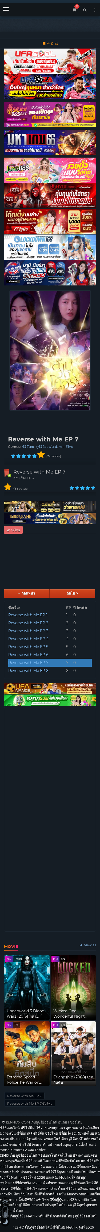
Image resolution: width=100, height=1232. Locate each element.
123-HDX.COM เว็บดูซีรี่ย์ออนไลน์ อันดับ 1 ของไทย (44, 1122)
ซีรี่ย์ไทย (28, 447)
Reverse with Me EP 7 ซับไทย (29, 1103)
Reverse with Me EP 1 (27, 615)
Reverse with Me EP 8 (28, 670)
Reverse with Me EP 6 (28, 654)
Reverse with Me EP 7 (39, 472)
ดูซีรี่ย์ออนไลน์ (46, 447)
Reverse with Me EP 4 (28, 638)
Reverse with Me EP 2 (28, 623)
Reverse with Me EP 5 (28, 646)
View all (89, 945)
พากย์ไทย (66, 447)
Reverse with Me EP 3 (28, 630)
